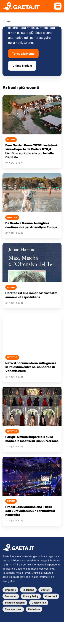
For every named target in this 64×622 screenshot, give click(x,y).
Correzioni (51, 596)
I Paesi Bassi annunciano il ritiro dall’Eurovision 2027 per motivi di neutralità (30, 511)
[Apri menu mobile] (58, 6)
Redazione (28, 589)
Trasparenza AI (13, 609)
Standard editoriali (15, 602)
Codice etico (39, 602)
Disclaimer (11, 596)
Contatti (45, 589)
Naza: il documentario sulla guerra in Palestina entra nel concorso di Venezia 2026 (30, 367)
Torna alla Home (23, 53)
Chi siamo (10, 589)
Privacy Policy (30, 596)
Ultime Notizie (22, 65)
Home (6, 21)
